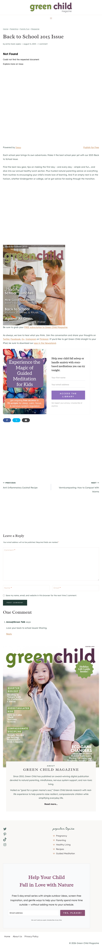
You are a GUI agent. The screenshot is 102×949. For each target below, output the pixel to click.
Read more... (51, 804)
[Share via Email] (26, 420)
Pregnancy (61, 835)
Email (57, 588)
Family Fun (24, 29)
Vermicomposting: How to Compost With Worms (79, 487)
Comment (9, 550)
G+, (23, 339)
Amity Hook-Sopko (13, 44)
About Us (17, 936)
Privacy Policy (31, 936)
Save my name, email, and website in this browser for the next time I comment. (41, 595)
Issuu (18, 147)
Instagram (31, 339)
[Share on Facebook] (7, 420)
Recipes (60, 849)
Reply (9, 634)
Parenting (14, 29)
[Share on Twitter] (16, 420)
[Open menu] (51, 18)
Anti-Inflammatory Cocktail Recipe (20, 485)
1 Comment (43, 44)
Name (8, 588)
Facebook (16, 339)
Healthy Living (63, 844)
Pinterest (44, 339)
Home (5, 29)
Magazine (35, 29)
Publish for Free (91, 147)
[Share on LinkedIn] (35, 420)
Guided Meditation (65, 853)
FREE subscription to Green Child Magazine (45, 327)
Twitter (6, 339)
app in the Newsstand (45, 343)
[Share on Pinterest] (45, 420)
